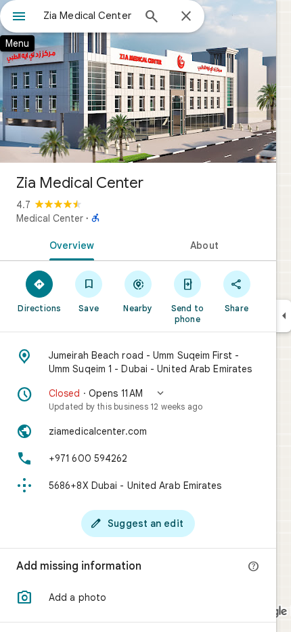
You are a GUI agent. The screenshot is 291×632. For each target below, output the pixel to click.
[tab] (69, 244)
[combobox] (88, 15)
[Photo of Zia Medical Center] (138, 81)
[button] (138, 399)
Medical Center (49, 218)
